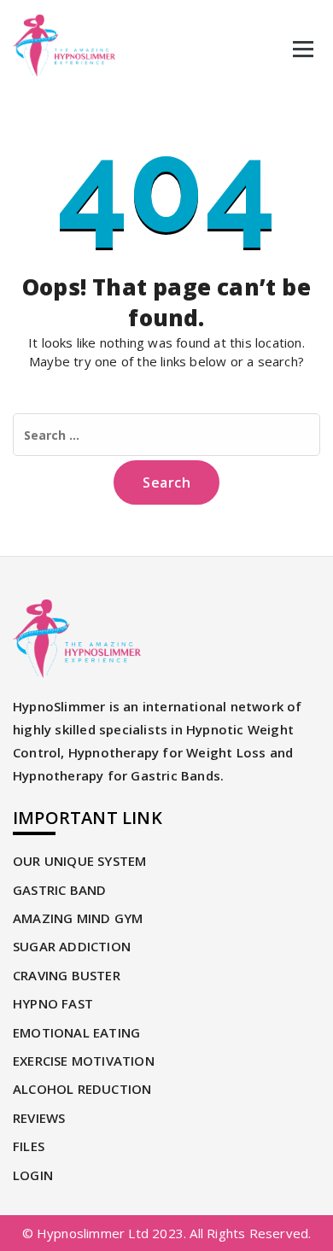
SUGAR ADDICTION (72, 946)
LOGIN (33, 1175)
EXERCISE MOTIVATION (84, 1060)
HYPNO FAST (53, 1003)
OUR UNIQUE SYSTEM (79, 860)
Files (28, 1146)
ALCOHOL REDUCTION (82, 1088)
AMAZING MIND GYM (78, 918)
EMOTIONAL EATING (76, 1032)
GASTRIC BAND (59, 889)
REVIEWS (39, 1117)
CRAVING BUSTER (66, 975)
